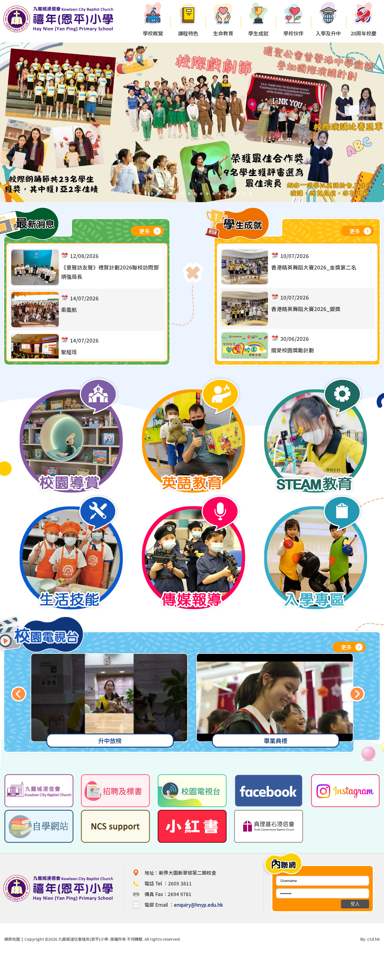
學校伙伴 (293, 33)
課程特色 (188, 33)
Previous (18, 694)
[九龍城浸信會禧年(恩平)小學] (60, 31)
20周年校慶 (363, 33)
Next (357, 694)
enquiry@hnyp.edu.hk (198, 904)
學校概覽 (153, 33)
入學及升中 (328, 33)
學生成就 (258, 33)
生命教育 (223, 33)
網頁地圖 (12, 939)
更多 (144, 231)
